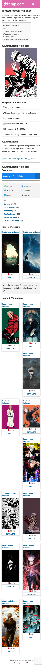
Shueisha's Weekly (12, 220)
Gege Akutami (10, 207)
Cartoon (7, 204)
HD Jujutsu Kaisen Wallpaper (9, 494)
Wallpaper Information (11, 34)
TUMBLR (8, 195)
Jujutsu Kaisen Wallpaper (13, 31)
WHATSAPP (9, 186)
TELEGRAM (9, 190)
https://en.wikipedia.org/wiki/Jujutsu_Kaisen (18, 158)
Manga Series (9, 217)
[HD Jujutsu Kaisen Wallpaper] (10, 513)
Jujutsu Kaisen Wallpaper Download (16, 39)
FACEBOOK (26, 190)
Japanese (8, 210)
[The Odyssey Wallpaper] (10, 253)
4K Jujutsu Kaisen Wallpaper (8, 602)
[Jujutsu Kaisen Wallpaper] (21, 72)
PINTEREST (26, 195)
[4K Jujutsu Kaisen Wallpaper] (10, 626)
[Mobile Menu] (37, 4)
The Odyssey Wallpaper (10, 232)
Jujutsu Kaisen (9, 36)
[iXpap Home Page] (14, 4)
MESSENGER (27, 186)
